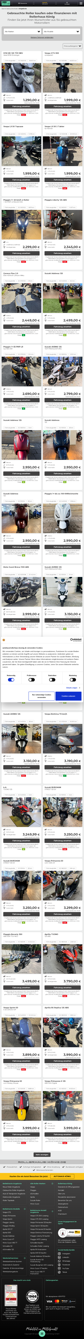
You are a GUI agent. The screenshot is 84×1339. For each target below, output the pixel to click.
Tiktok (64, 1272)
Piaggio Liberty (8, 1222)
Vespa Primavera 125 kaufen (41, 1222)
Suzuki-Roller (35, 1200)
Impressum (62, 1214)
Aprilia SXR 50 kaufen (38, 1253)
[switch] (32, 679)
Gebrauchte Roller (12, 8)
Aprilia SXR (7, 1233)
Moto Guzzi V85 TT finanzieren (37, 1273)
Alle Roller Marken (37, 1184)
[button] (80, 3)
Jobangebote (63, 1204)
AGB (59, 1211)
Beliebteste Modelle (11, 1209)
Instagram (66, 1254)
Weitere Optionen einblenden (42, 37)
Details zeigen (71, 688)
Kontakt (61, 1190)
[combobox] (22, 31)
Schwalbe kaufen (36, 1243)
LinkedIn (65, 1257)
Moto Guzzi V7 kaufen (38, 1268)
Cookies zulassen (68, 696)
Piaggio (33, 1190)
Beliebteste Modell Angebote (38, 1211)
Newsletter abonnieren (67, 1197)
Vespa (32, 1187)
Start (3, 8)
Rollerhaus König (65, 1184)
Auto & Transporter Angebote (14, 1194)
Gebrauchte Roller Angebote (14, 1190)
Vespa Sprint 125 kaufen (39, 1226)
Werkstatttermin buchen (12, 1261)
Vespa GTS (7, 1212)
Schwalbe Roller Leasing (39, 1246)
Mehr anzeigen (42, 1155)
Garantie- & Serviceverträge (13, 1268)
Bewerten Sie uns (65, 1200)
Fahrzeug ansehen (21, 106)
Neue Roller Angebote (11, 1187)
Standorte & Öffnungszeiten (69, 1187)
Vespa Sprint (7, 1219)
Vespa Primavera (9, 1216)
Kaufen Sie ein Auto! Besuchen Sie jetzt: (29, 1176)
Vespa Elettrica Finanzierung (41, 1233)
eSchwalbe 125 (8, 1249)
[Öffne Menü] (42, 1333)
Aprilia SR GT (7, 1229)
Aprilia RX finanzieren (38, 1249)
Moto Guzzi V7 (8, 1239)
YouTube (65, 1268)
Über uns (61, 1194)
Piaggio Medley (9, 1226)
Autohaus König (62, 1176)
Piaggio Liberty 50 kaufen (40, 1236)
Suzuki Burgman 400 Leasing (41, 1265)
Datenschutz (63, 1207)
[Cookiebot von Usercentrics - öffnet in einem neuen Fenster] (71, 640)
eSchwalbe (34, 1194)
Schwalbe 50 (7, 1246)
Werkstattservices (10, 1258)
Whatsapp (66, 1261)
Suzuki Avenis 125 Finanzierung (37, 1261)
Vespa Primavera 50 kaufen (40, 1229)
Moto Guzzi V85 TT (10, 1243)
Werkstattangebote (10, 1272)
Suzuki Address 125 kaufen (40, 1256)
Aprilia (32, 1197)
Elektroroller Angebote (11, 1197)
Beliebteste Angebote (12, 1184)
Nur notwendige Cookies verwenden (41, 696)
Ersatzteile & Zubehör (11, 1265)
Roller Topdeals (8, 1200)
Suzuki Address (8, 1236)
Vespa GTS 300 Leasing (39, 1216)
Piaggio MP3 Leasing (38, 1239)
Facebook (66, 1265)
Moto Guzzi (34, 1204)
